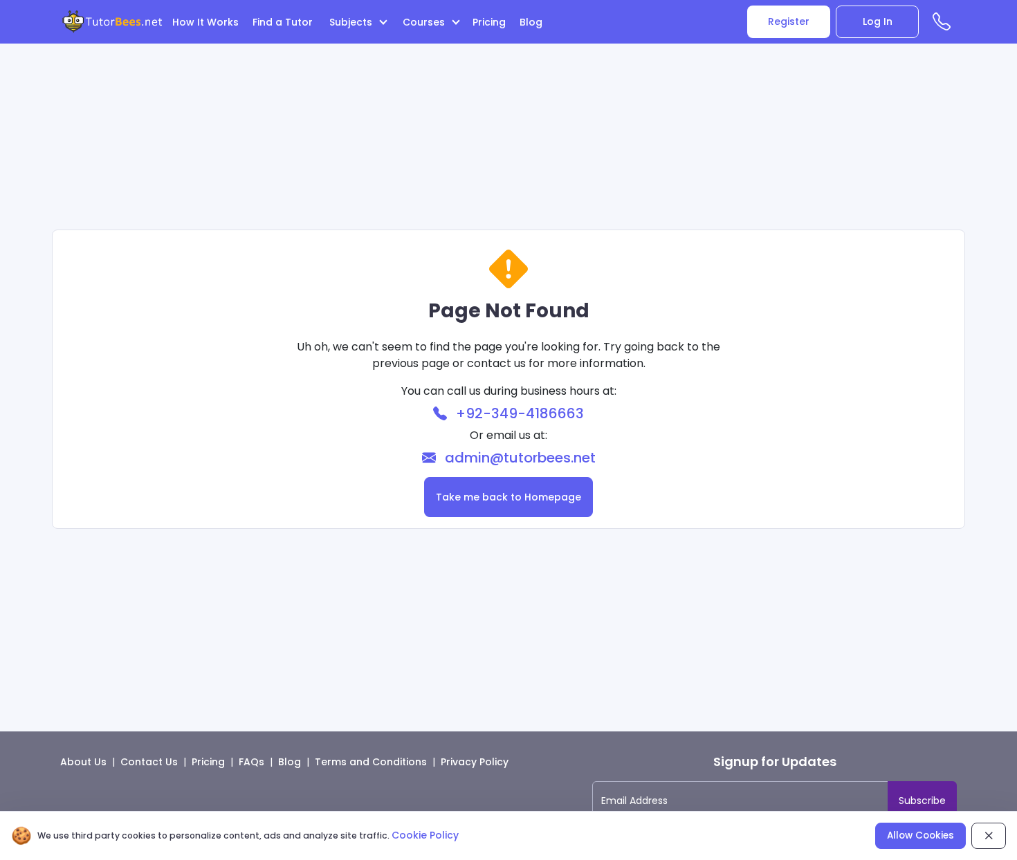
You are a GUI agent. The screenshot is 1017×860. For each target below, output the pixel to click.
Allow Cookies (920, 835)
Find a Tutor (283, 22)
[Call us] (945, 24)
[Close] (988, 836)
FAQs (251, 762)
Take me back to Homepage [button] (508, 497)
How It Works (205, 22)
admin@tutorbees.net (518, 457)
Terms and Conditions (371, 762)
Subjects (352, 22)
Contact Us (149, 762)
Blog (531, 22)
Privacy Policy (474, 762)
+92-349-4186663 (518, 413)
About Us (83, 762)
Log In (877, 21)
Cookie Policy (425, 835)
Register (788, 21)
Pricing (489, 22)
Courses (425, 22)
